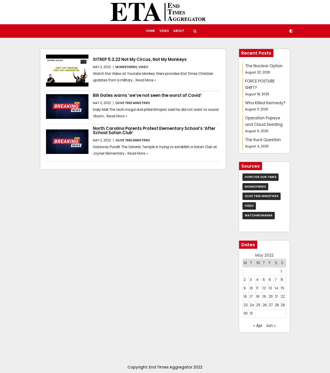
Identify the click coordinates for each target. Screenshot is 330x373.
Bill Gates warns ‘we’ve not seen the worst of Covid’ (147, 95)
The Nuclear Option (264, 66)
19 (264, 296)
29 (283, 305)
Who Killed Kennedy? (265, 103)
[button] (195, 31)
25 (258, 305)
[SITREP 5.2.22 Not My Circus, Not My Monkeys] (67, 71)
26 (265, 305)
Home (150, 31)
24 (252, 305)
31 (251, 313)
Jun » (271, 325)
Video (164, 31)
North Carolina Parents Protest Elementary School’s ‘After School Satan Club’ (154, 130)
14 (276, 288)
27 (271, 305)
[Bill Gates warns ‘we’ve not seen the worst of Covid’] (67, 106)
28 (277, 305)
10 (251, 288)
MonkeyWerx (126, 67)
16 (245, 296)
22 (283, 296)
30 (246, 313)
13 (270, 288)
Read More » (146, 80)
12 (264, 288)
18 (257, 296)
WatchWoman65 (259, 215)
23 (246, 305)
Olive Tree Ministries (132, 103)
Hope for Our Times (260, 177)
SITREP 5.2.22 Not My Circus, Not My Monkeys (140, 59)
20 (271, 296)
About (178, 31)
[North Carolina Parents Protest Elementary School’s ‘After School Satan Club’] (67, 141)
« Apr (257, 325)
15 (282, 288)
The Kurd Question (263, 139)
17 (251, 296)
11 (257, 288)
